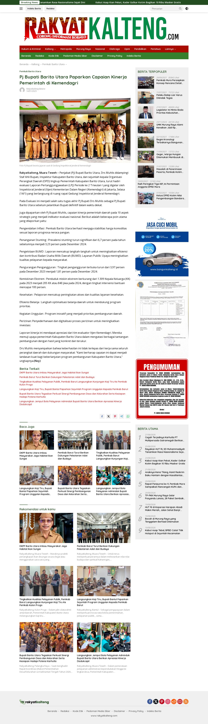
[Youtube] (179, 702)
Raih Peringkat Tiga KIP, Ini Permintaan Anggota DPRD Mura (158, 185)
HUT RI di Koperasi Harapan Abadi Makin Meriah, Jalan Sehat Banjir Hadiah (163, 509)
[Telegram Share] (121, 416)
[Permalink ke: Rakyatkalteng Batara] (22, 89)
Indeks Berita (34, 8)
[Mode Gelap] (186, 8)
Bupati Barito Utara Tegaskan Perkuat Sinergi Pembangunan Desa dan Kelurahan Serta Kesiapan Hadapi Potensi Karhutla (72, 395)
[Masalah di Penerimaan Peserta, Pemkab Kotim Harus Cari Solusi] (146, 172)
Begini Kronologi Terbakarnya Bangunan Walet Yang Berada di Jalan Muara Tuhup (169, 141)
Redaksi (50, 8)
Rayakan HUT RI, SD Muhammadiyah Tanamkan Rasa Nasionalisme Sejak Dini (165, 451)
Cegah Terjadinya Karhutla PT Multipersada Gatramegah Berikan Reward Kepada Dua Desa (164, 439)
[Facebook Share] (102, 416)
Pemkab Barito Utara (30, 71)
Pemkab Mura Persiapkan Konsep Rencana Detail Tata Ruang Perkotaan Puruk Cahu (170, 82)
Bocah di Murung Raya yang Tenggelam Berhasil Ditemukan (162, 520)
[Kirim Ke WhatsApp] (128, 416)
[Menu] (22, 8)
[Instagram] (167, 702)
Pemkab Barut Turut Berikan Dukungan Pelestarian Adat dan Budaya (57, 377)
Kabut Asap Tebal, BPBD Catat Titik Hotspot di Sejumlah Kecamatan (164, 532)
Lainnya (169, 49)
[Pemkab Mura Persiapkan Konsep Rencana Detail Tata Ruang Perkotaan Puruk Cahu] (146, 83)
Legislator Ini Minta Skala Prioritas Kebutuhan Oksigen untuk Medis (169, 111)
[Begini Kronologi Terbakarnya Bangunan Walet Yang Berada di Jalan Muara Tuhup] (146, 142)
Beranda (26, 55)
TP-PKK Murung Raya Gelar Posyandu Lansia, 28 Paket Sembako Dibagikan (165, 497)
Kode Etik (54, 55)
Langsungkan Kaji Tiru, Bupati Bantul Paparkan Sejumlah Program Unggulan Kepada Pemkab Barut (74, 389)
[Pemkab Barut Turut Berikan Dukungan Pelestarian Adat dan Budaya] (75, 440)
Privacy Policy (114, 55)
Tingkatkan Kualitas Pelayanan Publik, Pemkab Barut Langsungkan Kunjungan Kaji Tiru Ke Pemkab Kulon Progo (73, 383)
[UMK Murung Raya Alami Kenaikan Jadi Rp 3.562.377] (146, 127)
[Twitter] (155, 702)
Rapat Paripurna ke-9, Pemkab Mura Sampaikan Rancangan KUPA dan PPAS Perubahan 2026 (165, 485)
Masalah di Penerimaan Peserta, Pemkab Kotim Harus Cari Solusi (169, 171)
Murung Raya (83, 49)
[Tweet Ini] (108, 416)
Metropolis (66, 49)
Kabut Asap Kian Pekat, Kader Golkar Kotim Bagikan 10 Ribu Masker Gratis (108, 2)
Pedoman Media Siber (75, 55)
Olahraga (114, 49)
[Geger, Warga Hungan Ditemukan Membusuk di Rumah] (146, 157)
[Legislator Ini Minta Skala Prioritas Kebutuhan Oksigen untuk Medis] (146, 112)
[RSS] (185, 702)
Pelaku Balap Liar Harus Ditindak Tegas (169, 97)
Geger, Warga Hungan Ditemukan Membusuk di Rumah (169, 156)
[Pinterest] (161, 702)
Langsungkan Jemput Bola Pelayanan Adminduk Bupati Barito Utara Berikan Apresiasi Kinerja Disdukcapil (71, 403)
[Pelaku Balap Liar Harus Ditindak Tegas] (146, 97)
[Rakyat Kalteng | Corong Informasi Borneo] (102, 28)
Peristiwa (156, 49)
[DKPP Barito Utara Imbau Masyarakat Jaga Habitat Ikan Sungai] (37, 440)
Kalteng (49, 49)
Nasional (100, 49)
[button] (180, 8)
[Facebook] (149, 702)
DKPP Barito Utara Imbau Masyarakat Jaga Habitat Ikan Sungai (54, 372)
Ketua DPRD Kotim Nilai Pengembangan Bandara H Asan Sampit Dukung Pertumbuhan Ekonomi (170, 197)
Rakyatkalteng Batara (35, 88)
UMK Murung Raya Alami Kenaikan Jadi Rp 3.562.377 (169, 126)
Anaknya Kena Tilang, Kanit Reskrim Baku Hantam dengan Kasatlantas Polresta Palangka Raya (164, 474)
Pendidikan (140, 49)
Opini (127, 49)
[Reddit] (173, 702)
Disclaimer (97, 55)
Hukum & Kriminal (31, 49)
